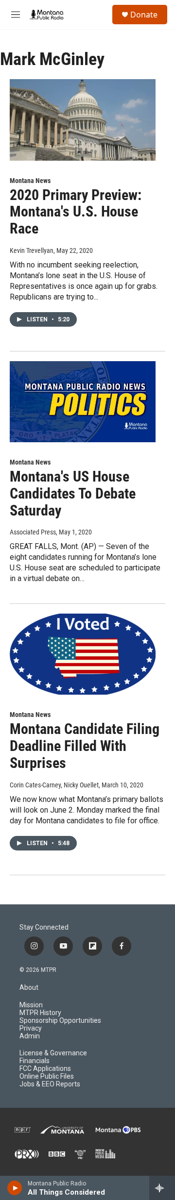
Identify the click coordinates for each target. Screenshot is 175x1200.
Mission (31, 1005)
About (28, 987)
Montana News (30, 180)
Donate (144, 14)
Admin (29, 1036)
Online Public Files (46, 1076)
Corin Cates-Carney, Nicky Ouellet (54, 785)
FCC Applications (45, 1068)
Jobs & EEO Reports (49, 1084)
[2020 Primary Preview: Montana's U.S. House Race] (83, 119)
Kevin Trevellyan (31, 250)
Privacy (30, 1028)
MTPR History (40, 1013)
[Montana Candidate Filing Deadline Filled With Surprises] (83, 654)
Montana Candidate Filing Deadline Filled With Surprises (84, 745)
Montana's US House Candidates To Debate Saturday (73, 493)
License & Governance (53, 1053)
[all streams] (162, 1188)
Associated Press (33, 532)
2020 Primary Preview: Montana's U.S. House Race (75, 211)
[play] (15, 1188)
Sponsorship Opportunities (60, 1020)
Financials (34, 1061)
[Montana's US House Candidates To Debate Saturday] (83, 401)
